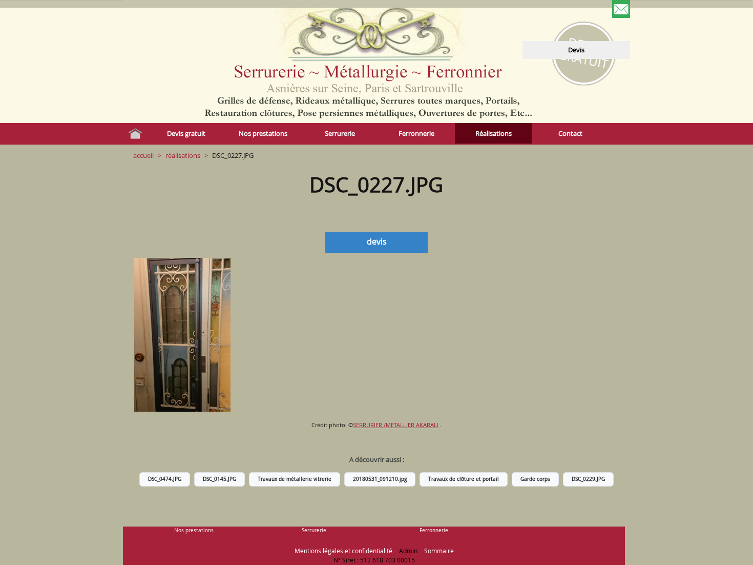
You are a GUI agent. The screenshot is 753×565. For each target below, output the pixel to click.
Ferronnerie (434, 530)
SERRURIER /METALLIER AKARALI (395, 425)
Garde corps (535, 479)
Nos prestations (194, 530)
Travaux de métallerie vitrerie (294, 479)
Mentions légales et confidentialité (343, 551)
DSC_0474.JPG (164, 479)
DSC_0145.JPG (219, 479)
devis (576, 49)
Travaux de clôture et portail (463, 479)
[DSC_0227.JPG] (182, 335)
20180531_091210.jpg (380, 479)
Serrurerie (314, 530)
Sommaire (439, 551)
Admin (408, 551)
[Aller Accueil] (135, 133)
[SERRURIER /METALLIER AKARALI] (174, 18)
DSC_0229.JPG (588, 479)
